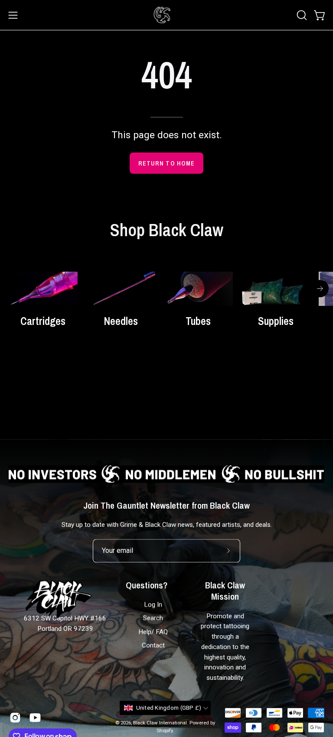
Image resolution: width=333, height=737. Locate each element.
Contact (153, 645)
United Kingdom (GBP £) (169, 708)
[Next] (320, 288)
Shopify (165, 730)
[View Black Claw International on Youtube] (35, 717)
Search (153, 618)
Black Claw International (160, 723)
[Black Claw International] (162, 14)
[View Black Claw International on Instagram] (15, 717)
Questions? (146, 585)
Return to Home (166, 163)
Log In (153, 605)
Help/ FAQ (153, 632)
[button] (301, 15)
